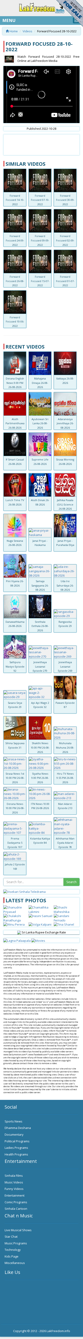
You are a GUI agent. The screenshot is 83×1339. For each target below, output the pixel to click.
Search (71, 882)
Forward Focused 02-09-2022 (65, 240)
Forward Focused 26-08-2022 (15, 281)
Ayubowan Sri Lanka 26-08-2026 (40, 423)
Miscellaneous (15, 1263)
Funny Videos (14, 1189)
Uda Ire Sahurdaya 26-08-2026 (65, 585)
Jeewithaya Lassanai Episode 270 (40, 666)
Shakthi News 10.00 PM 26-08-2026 (40, 747)
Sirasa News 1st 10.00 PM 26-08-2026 (15, 778)
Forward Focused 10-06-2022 (15, 322)
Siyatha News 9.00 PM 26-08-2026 (40, 778)
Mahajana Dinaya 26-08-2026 (40, 383)
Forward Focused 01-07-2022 (65, 281)
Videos (27, 31)
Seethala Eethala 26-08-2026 (40, 626)
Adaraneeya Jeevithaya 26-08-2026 (65, 423)
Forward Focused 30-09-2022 (65, 200)
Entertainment (14, 1195)
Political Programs (17, 1141)
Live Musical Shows (18, 1230)
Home (13, 31)
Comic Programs (16, 1202)
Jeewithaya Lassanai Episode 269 (65, 666)
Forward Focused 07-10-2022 (40, 200)
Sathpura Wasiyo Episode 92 (15, 666)
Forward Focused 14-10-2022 (15, 200)
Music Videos (14, 1182)
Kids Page (11, 1256)
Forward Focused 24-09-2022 (15, 240)
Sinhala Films (14, 1176)
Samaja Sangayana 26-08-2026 (40, 585)
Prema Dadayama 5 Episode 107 (14, 843)
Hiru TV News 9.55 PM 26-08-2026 (65, 778)
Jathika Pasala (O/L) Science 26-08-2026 (65, 504)
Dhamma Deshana (18, 1128)
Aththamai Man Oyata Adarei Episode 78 (65, 843)
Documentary (14, 1134)
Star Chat (11, 1236)
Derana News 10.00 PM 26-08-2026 (15, 808)
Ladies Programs (16, 1148)
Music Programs (16, 1243)
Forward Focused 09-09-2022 (40, 240)
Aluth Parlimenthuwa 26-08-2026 (15, 423)
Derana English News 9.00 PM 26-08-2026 (15, 383)
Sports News (13, 1121)
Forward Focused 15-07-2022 (40, 281)
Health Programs (16, 1154)
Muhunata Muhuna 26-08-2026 (65, 747)
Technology (13, 1250)
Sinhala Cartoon (16, 1209)
